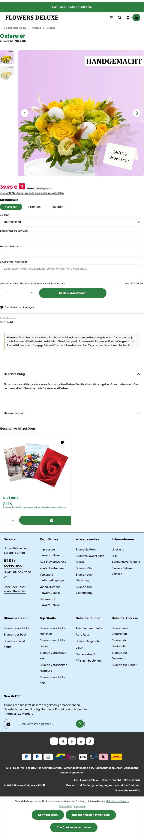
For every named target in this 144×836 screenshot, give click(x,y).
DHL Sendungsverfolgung (126, 558)
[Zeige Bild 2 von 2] (85, 171)
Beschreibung (14, 374)
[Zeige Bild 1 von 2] (78, 171)
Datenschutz (132, 780)
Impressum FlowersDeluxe (50, 552)
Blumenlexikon (86, 549)
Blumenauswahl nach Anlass (90, 558)
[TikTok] (90, 741)
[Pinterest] (72, 741)
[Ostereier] (81, 113)
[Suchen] (119, 17)
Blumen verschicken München (53, 631)
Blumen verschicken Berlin (53, 643)
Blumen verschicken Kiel (53, 655)
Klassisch (11, 207)
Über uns (118, 549)
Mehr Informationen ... (117, 801)
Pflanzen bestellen (88, 660)
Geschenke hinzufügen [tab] (17, 428)
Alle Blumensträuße (89, 628)
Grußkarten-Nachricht (13, 261)
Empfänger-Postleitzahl (14, 230)
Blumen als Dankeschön (120, 643)
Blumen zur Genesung (119, 655)
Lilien (79, 647)
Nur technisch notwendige (91, 815)
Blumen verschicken (17, 628)
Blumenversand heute (14, 644)
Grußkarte (10, 498)
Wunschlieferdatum (11, 246)
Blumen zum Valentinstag (84, 589)
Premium (34, 207)
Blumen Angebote (88, 641)
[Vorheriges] (25, 113)
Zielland (4, 215)
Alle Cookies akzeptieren (74, 827)
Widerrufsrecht (111, 780)
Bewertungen (14, 413)
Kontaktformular (15, 591)
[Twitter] (63, 741)
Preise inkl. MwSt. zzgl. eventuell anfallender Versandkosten (32, 193)
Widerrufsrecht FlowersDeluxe (50, 589)
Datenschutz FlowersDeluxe (50, 602)
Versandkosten (73, 767)
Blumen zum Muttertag (84, 577)
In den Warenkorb (72, 293)
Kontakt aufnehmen (53, 568)
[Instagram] (81, 741)
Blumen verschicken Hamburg (53, 667)
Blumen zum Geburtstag (120, 631)
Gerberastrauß (85, 654)
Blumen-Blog (84, 568)
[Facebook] (54, 741)
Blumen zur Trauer (124, 665)
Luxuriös (57, 207)
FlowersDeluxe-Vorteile (122, 571)
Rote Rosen (83, 634)
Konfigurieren (48, 815)
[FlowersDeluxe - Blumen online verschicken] (32, 17)
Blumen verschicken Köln (53, 680)
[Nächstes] (137, 113)
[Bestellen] (51, 520)
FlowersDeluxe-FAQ (127, 790)
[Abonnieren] (80, 724)
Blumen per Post (15, 634)
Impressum (80, 806)
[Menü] (111, 17)
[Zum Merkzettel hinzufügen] (62, 442)
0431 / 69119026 (13, 563)
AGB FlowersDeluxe (53, 561)
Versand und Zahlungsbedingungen (89, 785)
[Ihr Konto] (128, 17)
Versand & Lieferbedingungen (52, 577)
